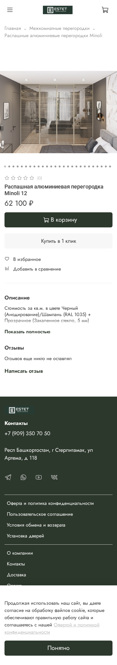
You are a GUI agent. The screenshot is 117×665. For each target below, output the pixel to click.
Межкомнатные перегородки (59, 28)
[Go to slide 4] (18, 166)
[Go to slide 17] (72, 166)
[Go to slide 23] (97, 166)
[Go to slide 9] (39, 166)
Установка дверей (25, 535)
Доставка (16, 574)
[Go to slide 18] (76, 166)
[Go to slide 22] (93, 166)
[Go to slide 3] (13, 166)
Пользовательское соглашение (40, 514)
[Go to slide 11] (47, 166)
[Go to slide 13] (55, 166)
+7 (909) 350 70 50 (27, 433)
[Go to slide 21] (89, 166)
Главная (12, 28)
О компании (20, 552)
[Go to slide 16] (68, 166)
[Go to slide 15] (64, 166)
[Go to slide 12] (51, 166)
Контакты (16, 563)
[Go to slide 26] (110, 166)
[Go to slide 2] (9, 166)
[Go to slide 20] (85, 166)
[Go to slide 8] (34, 166)
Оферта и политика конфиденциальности (50, 503)
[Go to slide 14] (60, 166)
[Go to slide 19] (81, 166)
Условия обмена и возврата (36, 524)
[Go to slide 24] (102, 166)
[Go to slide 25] (106, 166)
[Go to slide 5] (22, 166)
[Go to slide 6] (26, 166)
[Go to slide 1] (5, 166)
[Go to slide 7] (30, 166)
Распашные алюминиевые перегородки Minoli (53, 35)
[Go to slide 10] (43, 166)
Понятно (58, 648)
